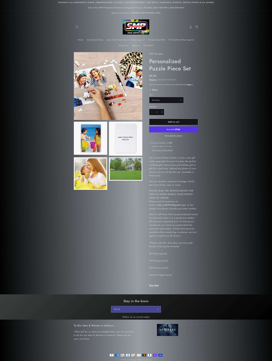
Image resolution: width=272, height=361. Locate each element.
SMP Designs (132, 360)
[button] (77, 27)
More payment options (174, 135)
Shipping (152, 79)
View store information (162, 150)
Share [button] (155, 89)
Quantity (152, 107)
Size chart (154, 285)
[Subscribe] (158, 309)
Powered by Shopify (144, 360)
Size (151, 95)
